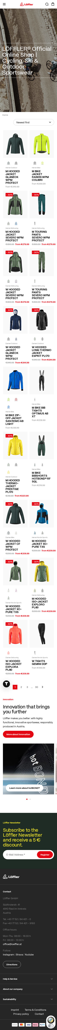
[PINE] (8, 223)
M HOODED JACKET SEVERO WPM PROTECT (15, 236)
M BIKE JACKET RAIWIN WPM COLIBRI (40, 175)
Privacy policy (21, 1014)
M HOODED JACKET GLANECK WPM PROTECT (13, 177)
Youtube (29, 954)
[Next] (42, 688)
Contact (39, 1014)
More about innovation (18, 734)
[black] (16, 163)
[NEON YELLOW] (42, 163)
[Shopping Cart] (52, 4)
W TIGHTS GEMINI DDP (39, 662)
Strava (19, 954)
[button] (26, 799)
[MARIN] (16, 223)
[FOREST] (8, 163)
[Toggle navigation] (4, 4)
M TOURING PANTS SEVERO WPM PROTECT (41, 236)
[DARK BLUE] (16, 339)
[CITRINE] (8, 472)
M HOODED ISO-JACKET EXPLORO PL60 (40, 603)
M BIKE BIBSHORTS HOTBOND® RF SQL (41, 477)
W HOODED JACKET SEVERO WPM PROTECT (15, 294)
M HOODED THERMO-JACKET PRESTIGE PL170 (13, 486)
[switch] (50, 1025)
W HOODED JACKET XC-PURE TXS (13, 609)
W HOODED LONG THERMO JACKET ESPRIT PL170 (41, 351)
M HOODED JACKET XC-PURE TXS (40, 543)
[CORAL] (8, 653)
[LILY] (16, 590)
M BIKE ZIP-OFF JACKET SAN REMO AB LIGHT (15, 419)
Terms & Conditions (35, 1010)
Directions (11, 964)
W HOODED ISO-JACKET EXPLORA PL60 (14, 665)
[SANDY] (16, 281)
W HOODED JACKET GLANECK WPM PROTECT (13, 353)
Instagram (8, 954)
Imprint (15, 1010)
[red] (16, 399)
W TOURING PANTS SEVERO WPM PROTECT (41, 294)
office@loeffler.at (12, 944)
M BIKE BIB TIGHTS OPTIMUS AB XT (40, 412)
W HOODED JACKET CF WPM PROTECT (13, 545)
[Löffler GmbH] (26, 4)
